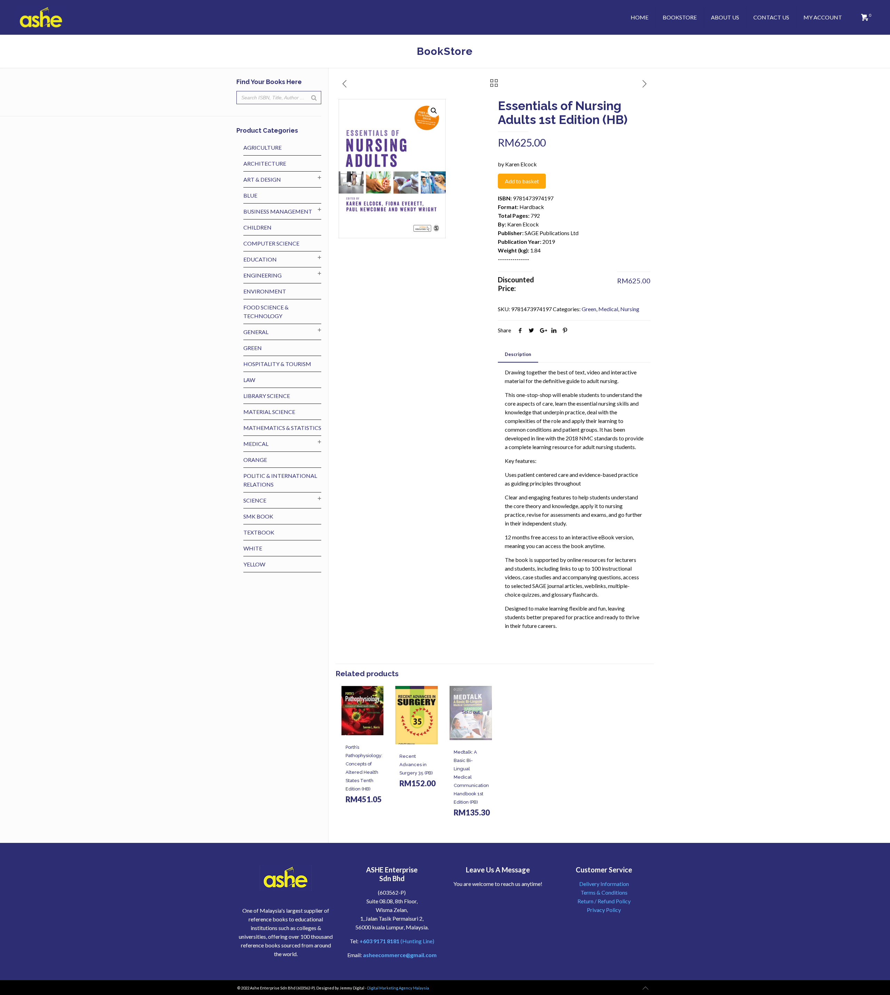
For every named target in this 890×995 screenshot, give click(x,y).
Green (589, 309)
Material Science (269, 411)
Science (254, 500)
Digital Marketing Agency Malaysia (398, 988)
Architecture (264, 163)
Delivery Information (604, 883)
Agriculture (262, 147)
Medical (608, 309)
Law (249, 379)
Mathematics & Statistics (282, 427)
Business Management (277, 211)
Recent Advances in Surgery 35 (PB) (416, 765)
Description (518, 354)
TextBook (258, 532)
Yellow (254, 564)
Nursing (629, 309)
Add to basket (522, 181)
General (255, 332)
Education (260, 259)
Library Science (266, 395)
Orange (255, 459)
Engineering (262, 275)
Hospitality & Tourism (277, 363)
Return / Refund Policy (604, 901)
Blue (250, 195)
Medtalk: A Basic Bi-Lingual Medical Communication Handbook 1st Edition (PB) (471, 777)
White (252, 548)
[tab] (518, 354)
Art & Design (262, 179)
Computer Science (271, 243)
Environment (264, 291)
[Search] (314, 97)
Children (257, 227)
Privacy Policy (604, 909)
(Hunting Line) (396, 941)
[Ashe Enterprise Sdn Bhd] (41, 17)
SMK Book (258, 516)
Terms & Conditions (604, 892)
